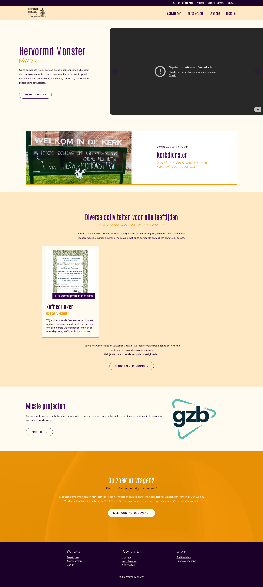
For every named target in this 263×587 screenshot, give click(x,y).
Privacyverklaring (186, 561)
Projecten (39, 432)
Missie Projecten (216, 3)
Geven (70, 564)
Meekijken (73, 557)
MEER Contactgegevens (130, 512)
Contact (232, 3)
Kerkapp (200, 3)
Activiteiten (128, 565)
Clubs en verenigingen (131, 366)
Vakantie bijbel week (183, 3)
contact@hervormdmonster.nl (181, 501)
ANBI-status (184, 557)
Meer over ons (35, 94)
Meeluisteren (74, 561)
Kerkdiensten (196, 13)
